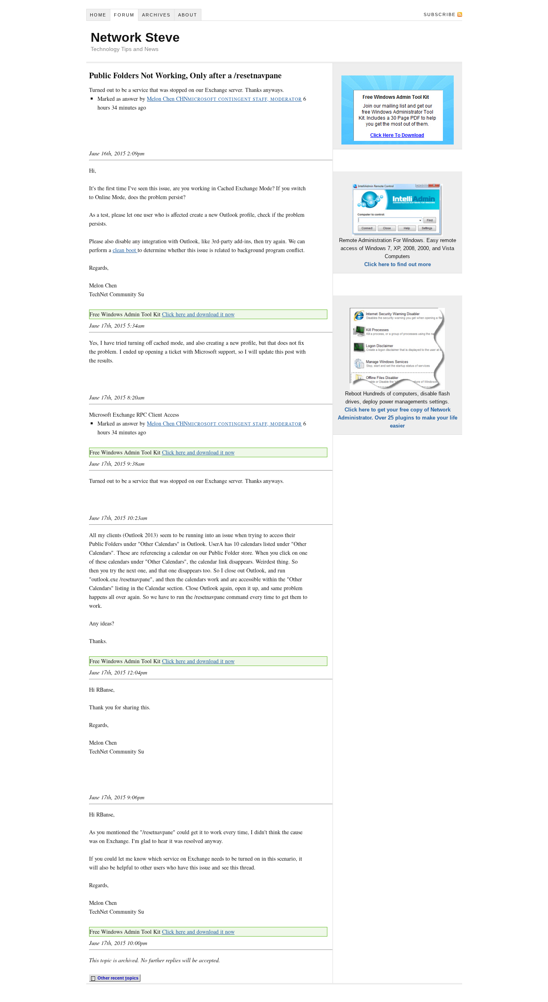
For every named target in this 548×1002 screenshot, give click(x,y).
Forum (124, 14)
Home (98, 14)
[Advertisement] (183, 135)
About (187, 14)
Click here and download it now (198, 314)
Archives (156, 14)
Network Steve (135, 37)
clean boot (125, 250)
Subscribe (440, 14)
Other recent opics (117, 978)
